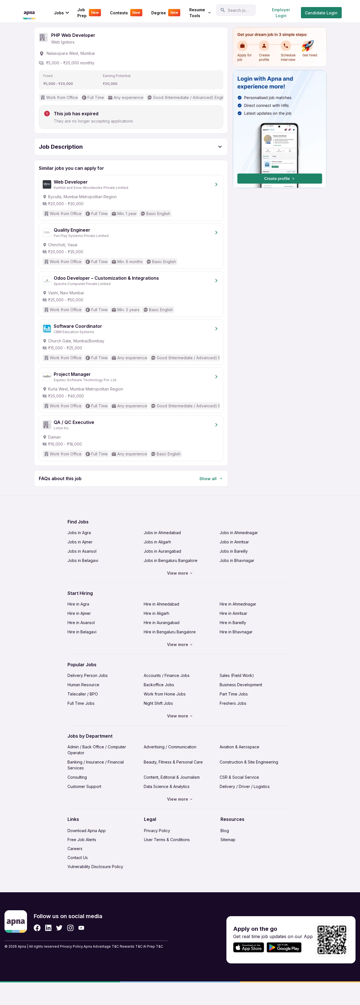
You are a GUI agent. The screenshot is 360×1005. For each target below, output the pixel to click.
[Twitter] (59, 928)
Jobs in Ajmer (80, 541)
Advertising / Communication (170, 746)
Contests (125, 12)
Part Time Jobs (234, 694)
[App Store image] (248, 947)
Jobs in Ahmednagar (239, 532)
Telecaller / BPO (83, 694)
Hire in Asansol (81, 622)
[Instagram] (70, 928)
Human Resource (83, 684)
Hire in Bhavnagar (236, 631)
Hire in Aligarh (156, 613)
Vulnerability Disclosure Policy (95, 866)
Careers (75, 848)
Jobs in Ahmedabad (162, 532)
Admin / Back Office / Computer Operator (97, 749)
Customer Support (84, 786)
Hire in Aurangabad (161, 622)
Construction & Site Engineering (249, 762)
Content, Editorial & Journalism (172, 777)
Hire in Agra (78, 604)
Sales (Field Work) (237, 675)
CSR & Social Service (239, 777)
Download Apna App (87, 830)
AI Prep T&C (153, 946)
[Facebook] (37, 927)
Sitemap (227, 839)
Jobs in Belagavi (83, 560)
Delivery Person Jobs (88, 675)
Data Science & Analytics (167, 786)
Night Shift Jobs (158, 703)
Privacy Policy (157, 830)
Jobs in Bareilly (234, 551)
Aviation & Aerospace (239, 746)
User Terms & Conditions (167, 839)
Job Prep (88, 12)
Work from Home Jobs (165, 694)
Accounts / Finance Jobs (167, 675)
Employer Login (281, 12)
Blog (224, 830)
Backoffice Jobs (159, 684)
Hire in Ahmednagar (238, 604)
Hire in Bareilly (233, 622)
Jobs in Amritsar (234, 541)
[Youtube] (81, 928)
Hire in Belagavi (82, 631)
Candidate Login (321, 12)
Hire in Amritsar (233, 613)
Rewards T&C (131, 946)
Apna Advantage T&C (101, 946)
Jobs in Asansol (82, 551)
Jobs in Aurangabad (162, 551)
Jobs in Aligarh (157, 541)
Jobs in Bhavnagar (237, 560)
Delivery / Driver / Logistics (245, 786)
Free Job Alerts (82, 839)
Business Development (241, 684)
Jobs (59, 12)
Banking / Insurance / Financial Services (96, 765)
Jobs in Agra (79, 532)
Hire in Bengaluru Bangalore (170, 631)
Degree (164, 12)
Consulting (77, 777)
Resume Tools (197, 12)
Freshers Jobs (233, 703)
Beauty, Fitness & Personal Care (173, 762)
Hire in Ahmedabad (161, 604)
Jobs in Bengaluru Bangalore (170, 560)
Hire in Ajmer (79, 613)
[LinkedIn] (48, 928)
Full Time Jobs (81, 703)
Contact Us (78, 857)
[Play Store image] (286, 947)
